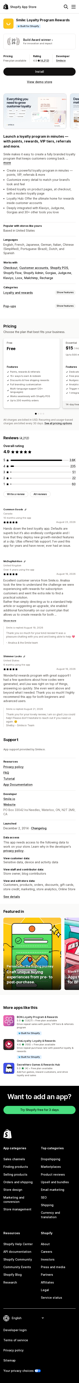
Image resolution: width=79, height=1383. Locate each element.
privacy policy (13, 851)
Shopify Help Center (18, 1244)
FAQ (6, 773)
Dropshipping (50, 1159)
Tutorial (9, 778)
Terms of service (15, 1340)
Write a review (16, 494)
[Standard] (41, 414)
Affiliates (47, 1282)
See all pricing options (58, 423)
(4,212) (44, 60)
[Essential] (38, 414)
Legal (45, 1290)
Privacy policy (13, 767)
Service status (51, 1297)
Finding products (15, 1166)
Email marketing (52, 1189)
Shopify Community (17, 1259)
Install (39, 71)
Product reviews (53, 1174)
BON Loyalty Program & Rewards (37, 1017)
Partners (47, 1274)
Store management (17, 1209)
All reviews (40, 494)
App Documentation (17, 784)
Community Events (17, 1267)
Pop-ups (9, 306)
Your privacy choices (18, 1370)
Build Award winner (37, 40)
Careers (46, 1251)
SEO (44, 1197)
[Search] (66, 7)
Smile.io (61, 60)
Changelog (39, 828)
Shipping (47, 1205)
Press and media (53, 1267)
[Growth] (43, 414)
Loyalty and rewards (18, 292)
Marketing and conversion (13, 1199)
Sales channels (14, 1159)
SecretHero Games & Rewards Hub (38, 1064)
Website (9, 804)
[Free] (36, 414)
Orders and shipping (18, 1182)
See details (11, 896)
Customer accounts (33, 268)
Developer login (15, 1330)
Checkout (10, 268)
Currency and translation (50, 1215)
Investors (48, 1259)
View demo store (39, 82)
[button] (39, 1025)
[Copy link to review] (25, 509)
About (45, 1244)
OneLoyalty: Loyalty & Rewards (36, 1040)
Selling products (15, 1174)
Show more (9, 620)
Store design (12, 1189)
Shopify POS (59, 268)
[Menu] (73, 7)
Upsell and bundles (55, 1182)
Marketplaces (51, 1166)
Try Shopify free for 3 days (39, 1110)
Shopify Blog (12, 1274)
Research (10, 1282)
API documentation (17, 1251)
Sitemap (9, 1360)
